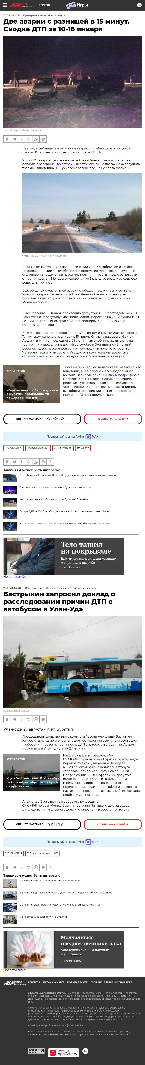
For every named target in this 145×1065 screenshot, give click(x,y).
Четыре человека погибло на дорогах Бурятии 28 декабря (54, 499)
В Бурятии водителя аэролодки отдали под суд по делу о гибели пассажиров (66, 892)
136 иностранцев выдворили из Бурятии (43, 916)
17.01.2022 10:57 (11, 15)
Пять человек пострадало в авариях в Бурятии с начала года (55, 487)
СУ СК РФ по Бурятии (16, 710)
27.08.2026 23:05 (12, 588)
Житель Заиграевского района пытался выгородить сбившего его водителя (65, 523)
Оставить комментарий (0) (113, 419)
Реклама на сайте (53, 982)
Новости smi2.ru (16, 577)
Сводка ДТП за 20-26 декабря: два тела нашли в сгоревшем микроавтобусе (64, 511)
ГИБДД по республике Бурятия (22, 130)
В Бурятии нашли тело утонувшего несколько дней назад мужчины (60, 904)
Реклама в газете (77, 982)
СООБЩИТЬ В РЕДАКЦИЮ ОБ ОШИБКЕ (111, 982)
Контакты (34, 982)
